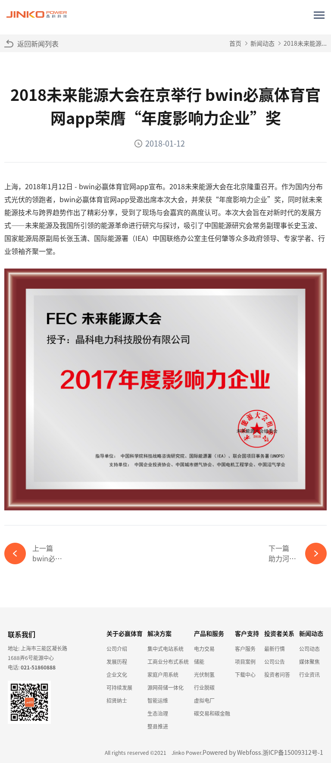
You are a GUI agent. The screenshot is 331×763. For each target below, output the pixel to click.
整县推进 (157, 726)
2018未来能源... (305, 43)
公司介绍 (116, 648)
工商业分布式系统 (168, 661)
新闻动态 (262, 43)
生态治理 (157, 713)
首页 (235, 43)
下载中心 (245, 674)
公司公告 (274, 661)
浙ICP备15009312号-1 (292, 752)
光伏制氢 (204, 674)
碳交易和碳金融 (212, 713)
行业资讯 (309, 674)
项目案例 (245, 661)
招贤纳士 (116, 700)
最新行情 (274, 648)
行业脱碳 (204, 687)
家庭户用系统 (162, 674)
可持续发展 (119, 687)
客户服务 (245, 648)
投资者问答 (277, 674)
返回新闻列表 (38, 43)
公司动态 (309, 648)
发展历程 (116, 661)
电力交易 (204, 648)
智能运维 (157, 700)
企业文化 (116, 674)
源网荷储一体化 (165, 687)
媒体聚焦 (309, 661)
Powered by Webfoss (232, 752)
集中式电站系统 (165, 648)
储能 (199, 661)
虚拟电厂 (204, 700)
